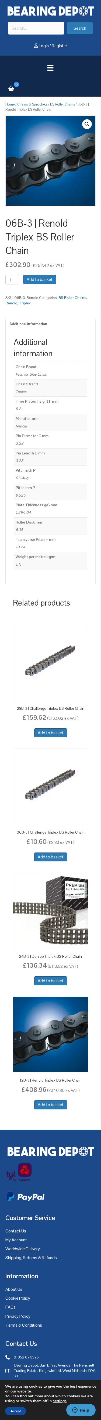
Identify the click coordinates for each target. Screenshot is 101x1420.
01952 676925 (26, 1357)
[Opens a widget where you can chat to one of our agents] (81, 1410)
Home (10, 104)
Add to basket (40, 279)
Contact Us (15, 1231)
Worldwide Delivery (22, 1249)
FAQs (10, 1307)
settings (60, 1401)
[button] (80, 28)
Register (59, 46)
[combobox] (36, 28)
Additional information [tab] (28, 323)
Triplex (25, 303)
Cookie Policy (17, 1298)
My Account (16, 1240)
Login (44, 46)
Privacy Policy (17, 1316)
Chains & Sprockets (32, 104)
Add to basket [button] (51, 733)
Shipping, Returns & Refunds (31, 1258)
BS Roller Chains (62, 104)
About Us (13, 1289)
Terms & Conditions (23, 1325)
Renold (11, 303)
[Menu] (50, 67)
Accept (16, 1411)
